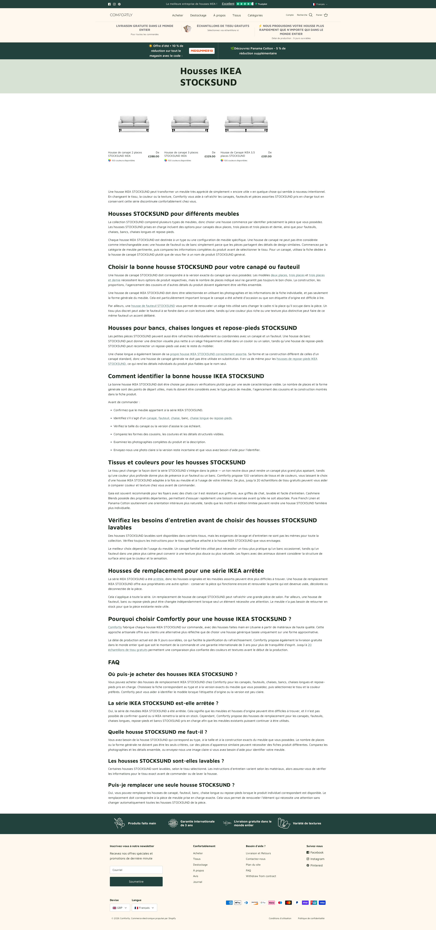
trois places (297, 275)
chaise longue (199, 418)
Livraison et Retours (258, 853)
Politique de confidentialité (311, 918)
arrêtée (158, 579)
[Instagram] (114, 4)
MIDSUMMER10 (202, 50)
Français (320, 4)
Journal (197, 881)
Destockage (200, 864)
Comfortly (115, 627)
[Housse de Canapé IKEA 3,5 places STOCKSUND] (246, 123)
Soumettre (136, 881)
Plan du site (253, 864)
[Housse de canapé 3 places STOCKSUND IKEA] (189, 123)
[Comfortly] (121, 15)
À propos (198, 870)
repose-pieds (223, 418)
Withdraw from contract (261, 876)
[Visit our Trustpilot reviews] (244, 4)
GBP (119, 907)
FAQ (248, 870)
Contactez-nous (255, 858)
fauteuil (164, 418)
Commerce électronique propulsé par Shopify (153, 918)
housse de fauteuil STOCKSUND (153, 306)
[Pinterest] (119, 4)
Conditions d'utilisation (280, 918)
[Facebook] (109, 4)
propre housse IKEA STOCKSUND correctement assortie (208, 354)
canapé (152, 418)
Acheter (198, 853)
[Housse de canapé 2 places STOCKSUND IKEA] (133, 123)
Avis (195, 876)
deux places (279, 275)
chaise (175, 418)
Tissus (196, 858)
